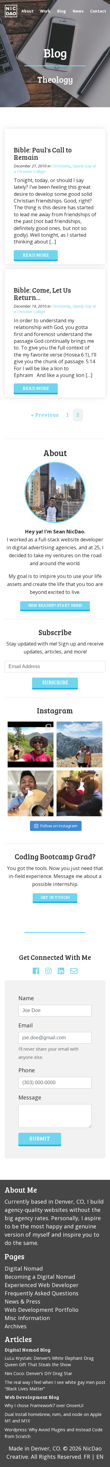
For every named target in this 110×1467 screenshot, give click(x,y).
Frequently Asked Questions (42, 1293)
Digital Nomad (24, 1268)
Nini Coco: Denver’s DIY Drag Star (38, 1373)
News (78, 11)
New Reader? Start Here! (55, 605)
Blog (61, 11)
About (27, 11)
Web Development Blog (32, 1397)
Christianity (61, 166)
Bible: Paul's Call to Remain (43, 153)
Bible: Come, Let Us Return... (42, 293)
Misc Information (27, 1318)
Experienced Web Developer (42, 1285)
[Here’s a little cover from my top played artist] (30, 793)
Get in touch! (55, 897)
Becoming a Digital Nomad (40, 1276)
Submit (39, 1138)
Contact (98, 11)
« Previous (45, 414)
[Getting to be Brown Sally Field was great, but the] (79, 793)
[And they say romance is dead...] (79, 744)
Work (45, 11)
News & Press (22, 1301)
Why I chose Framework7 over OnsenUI (44, 1405)
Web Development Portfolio (42, 1309)
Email (25, 1025)
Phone (26, 1070)
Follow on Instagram (58, 826)
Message (29, 1097)
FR (87, 1456)
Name (26, 998)
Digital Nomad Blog (27, 1349)
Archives (16, 1326)
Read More (36, 255)
